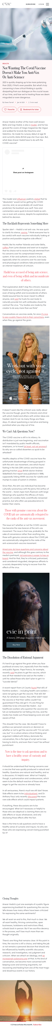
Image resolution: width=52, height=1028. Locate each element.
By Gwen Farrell (8, 102)
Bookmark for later (31, 109)
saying (24, 232)
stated (37, 198)
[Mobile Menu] (47, 4)
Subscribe (37, 1024)
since (20, 470)
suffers (6, 247)
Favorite (11, 109)
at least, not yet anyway (35, 446)
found (34, 687)
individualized (30, 793)
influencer (21, 198)
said (16, 298)
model (34, 124)
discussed (32, 796)
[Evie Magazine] (7, 4)
